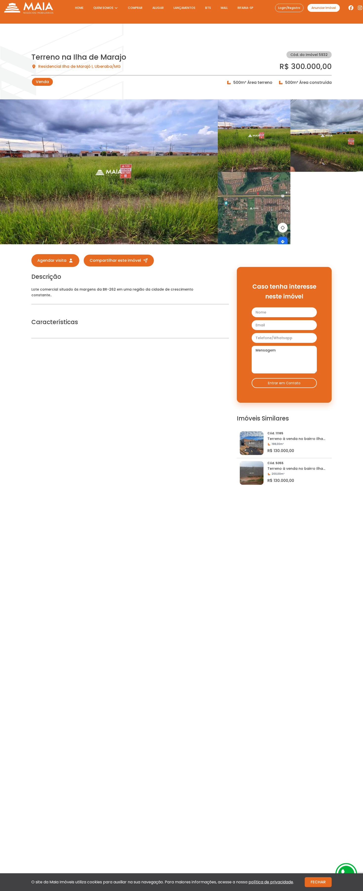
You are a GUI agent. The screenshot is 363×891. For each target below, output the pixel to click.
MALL (224, 8)
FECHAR (318, 882)
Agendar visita (51, 260)
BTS (208, 8)
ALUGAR (158, 8)
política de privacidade (270, 882)
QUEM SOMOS (103, 8)
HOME (79, 8)
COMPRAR (135, 8)
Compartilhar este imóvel (115, 260)
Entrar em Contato (284, 383)
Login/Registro (289, 8)
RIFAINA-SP (245, 8)
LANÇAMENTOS (184, 8)
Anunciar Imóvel (323, 8)
